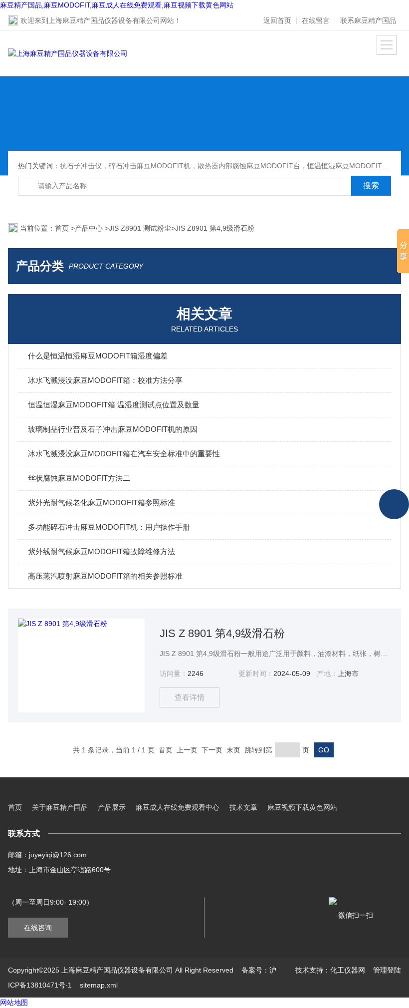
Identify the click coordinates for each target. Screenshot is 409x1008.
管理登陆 (387, 970)
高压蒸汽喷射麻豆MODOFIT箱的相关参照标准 (105, 576)
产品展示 (112, 807)
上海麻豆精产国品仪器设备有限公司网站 (111, 20)
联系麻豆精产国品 (368, 20)
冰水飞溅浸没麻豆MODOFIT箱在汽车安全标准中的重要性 (124, 453)
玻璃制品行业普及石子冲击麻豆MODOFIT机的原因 (113, 429)
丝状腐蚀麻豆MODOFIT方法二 (79, 478)
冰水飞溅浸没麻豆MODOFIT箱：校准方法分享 (105, 380)
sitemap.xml (99, 985)
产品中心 (90, 228)
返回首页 (277, 20)
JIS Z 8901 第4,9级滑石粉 (222, 633)
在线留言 (316, 20)
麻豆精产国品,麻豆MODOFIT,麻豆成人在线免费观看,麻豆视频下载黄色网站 (116, 5)
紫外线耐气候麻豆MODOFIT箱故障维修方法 (101, 551)
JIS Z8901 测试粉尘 (140, 228)
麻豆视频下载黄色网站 (302, 807)
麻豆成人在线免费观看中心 (177, 807)
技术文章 (243, 807)
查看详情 (189, 697)
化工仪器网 (347, 970)
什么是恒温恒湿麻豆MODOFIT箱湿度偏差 (98, 355)
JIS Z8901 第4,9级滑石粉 (214, 228)
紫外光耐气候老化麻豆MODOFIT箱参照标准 (101, 502)
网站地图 (14, 1003)
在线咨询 (38, 928)
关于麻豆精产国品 (60, 807)
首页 (63, 228)
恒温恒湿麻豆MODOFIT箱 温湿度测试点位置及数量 (114, 404)
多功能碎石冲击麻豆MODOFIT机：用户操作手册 (109, 527)
